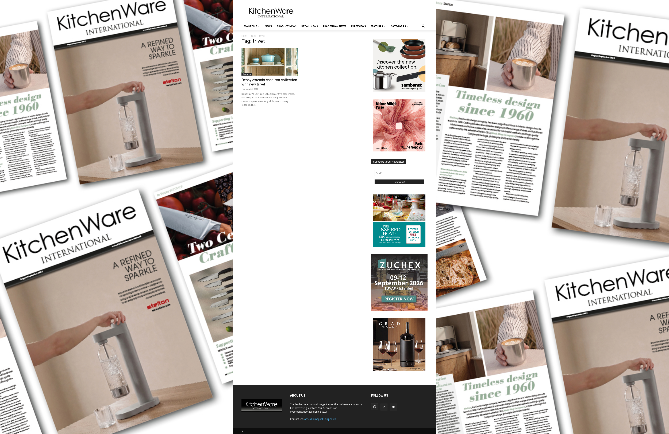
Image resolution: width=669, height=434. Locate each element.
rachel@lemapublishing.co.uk (319, 419)
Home (244, 35)
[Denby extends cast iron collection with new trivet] (269, 62)
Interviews (358, 26)
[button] (423, 26)
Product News (287, 26)
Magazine (250, 26)
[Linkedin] (383, 407)
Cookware (247, 74)
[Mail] (393, 407)
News (268, 26)
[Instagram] (374, 406)
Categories (398, 26)
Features (377, 26)
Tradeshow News (334, 26)
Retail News (309, 26)
